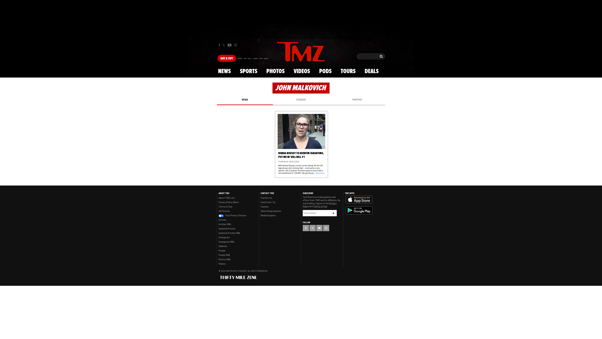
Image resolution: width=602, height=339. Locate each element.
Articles (222, 220)
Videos (302, 71)
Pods (325, 71)
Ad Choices (224, 211)
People (222, 250)
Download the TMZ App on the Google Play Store (359, 210)
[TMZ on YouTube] (319, 228)
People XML (224, 255)
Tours (348, 71)
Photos (275, 71)
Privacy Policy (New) (229, 202)
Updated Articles (227, 228)
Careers (265, 206)
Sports (248, 71)
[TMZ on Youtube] (229, 45)
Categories (224, 237)
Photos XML (225, 259)
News (224, 71)
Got (226, 58)
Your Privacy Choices (235, 215)
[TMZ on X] (224, 45)
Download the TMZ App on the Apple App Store (359, 200)
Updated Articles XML (229, 233)
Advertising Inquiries (271, 211)
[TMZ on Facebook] (219, 45)
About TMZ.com (227, 198)
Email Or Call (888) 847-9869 (253, 59)
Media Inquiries (268, 215)
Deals (372, 71)
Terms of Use (225, 206)
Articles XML (225, 224)
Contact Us (266, 198)
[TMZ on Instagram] (235, 45)
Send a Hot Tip (268, 202)
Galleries (223, 246)
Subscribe (333, 213)
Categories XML (227, 242)
